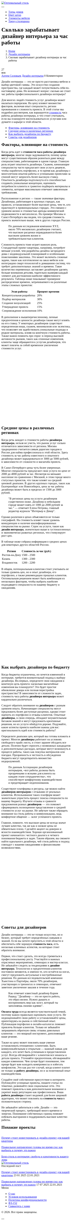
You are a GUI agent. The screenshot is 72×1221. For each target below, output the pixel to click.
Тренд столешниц (19, 21)
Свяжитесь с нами (19, 1206)
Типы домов (15, 11)
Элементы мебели (19, 18)
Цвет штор (14, 15)
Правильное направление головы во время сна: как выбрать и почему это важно (32, 1149)
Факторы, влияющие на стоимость (29, 127)
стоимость (55, 112)
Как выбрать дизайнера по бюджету (29, 134)
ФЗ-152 (12, 1203)
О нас (11, 1193)
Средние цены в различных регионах (30, 130)
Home (11, 51)
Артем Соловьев (11, 75)
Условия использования (22, 1196)
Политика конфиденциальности (27, 1199)
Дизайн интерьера (19, 54)
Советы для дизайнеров (22, 137)
